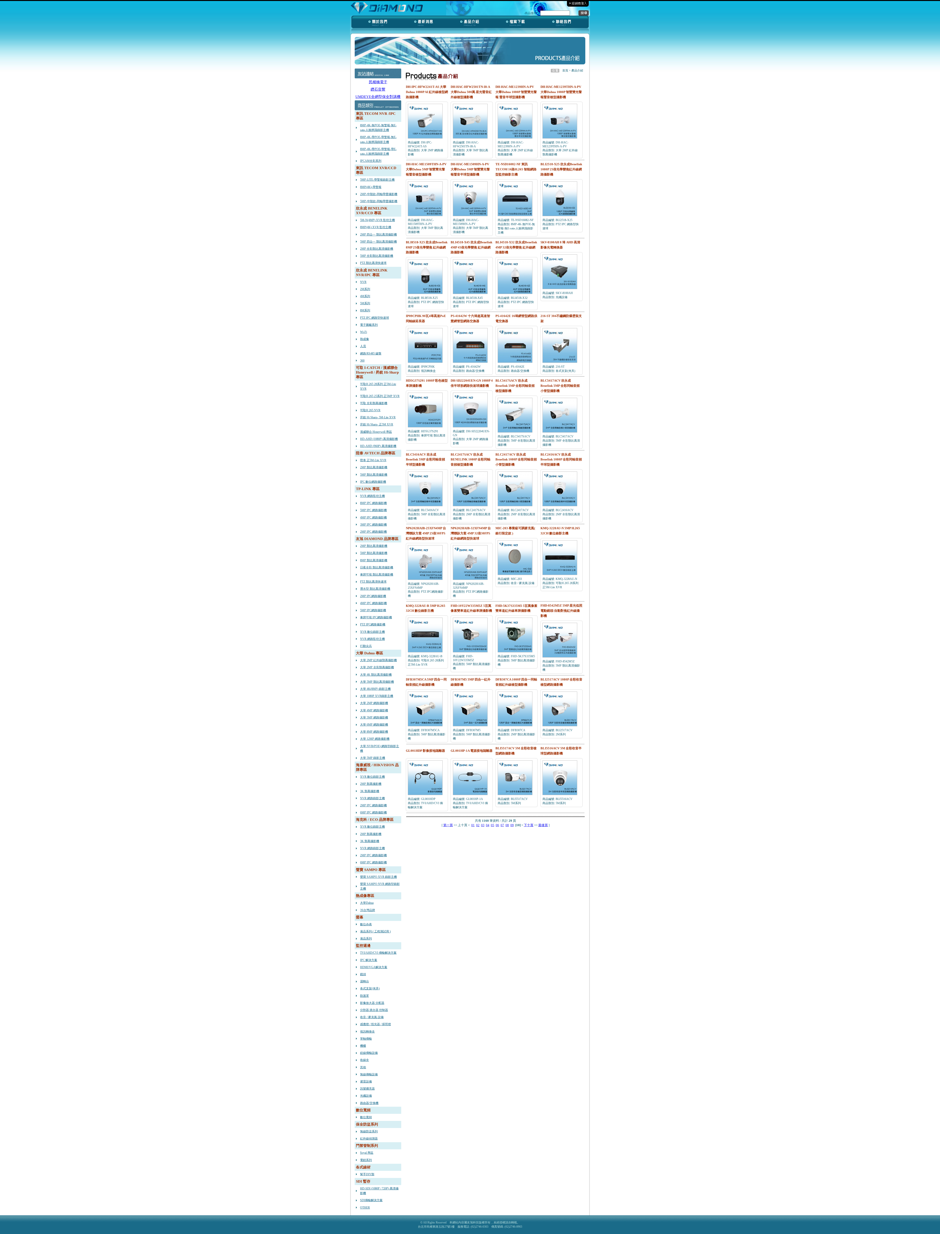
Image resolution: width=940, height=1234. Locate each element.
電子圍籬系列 (369, 325)
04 (487, 825)
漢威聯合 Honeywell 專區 (376, 432)
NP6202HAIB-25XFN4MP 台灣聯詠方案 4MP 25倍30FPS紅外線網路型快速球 (426, 533)
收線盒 (364, 1060)
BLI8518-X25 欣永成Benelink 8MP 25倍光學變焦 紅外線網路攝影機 (426, 247)
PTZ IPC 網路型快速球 (374, 317)
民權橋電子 (378, 82)
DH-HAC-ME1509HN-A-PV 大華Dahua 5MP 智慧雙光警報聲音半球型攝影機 (470, 169)
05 (492, 825)
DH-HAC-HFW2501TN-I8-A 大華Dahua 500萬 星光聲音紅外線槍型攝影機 (471, 92)
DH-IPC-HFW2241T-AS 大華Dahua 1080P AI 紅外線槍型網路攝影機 (427, 92)
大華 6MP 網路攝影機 (374, 724)
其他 (363, 1067)
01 (473, 825)
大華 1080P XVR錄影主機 (376, 696)
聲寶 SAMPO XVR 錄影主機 (378, 877)
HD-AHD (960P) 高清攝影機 (378, 446)
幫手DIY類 (367, 1174)
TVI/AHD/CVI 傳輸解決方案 (378, 952)
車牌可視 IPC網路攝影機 (376, 617)
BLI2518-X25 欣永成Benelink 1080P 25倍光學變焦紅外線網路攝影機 (561, 169)
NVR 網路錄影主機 (372, 798)
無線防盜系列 (369, 1131)
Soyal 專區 (366, 1152)
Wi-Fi (363, 332)
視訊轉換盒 (367, 1031)
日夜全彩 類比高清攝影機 (376, 567)
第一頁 (448, 825)
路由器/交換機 (369, 1103)
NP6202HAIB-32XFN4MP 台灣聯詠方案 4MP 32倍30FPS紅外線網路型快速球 (471, 533)
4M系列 (365, 296)
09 (512, 825)
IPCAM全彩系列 (370, 161)
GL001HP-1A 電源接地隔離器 (472, 750)
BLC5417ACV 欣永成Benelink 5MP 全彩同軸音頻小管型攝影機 (560, 386)
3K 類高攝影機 (369, 791)
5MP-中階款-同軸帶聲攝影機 (378, 201)
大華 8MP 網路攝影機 (374, 731)
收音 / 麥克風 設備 (372, 1017)
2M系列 (365, 289)
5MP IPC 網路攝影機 (373, 510)
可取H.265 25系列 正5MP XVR (380, 396)
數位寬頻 (366, 1117)
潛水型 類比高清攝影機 (375, 588)
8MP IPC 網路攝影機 (373, 503)
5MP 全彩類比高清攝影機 (376, 256)
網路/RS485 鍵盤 (370, 353)
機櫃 (363, 1045)
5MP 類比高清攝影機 (373, 474)
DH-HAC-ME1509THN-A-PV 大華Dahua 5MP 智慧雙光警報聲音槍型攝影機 (426, 169)
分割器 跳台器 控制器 (374, 1010)
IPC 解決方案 (368, 960)
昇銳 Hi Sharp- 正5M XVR (376, 424)
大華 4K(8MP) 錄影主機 (375, 689)
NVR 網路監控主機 (372, 496)
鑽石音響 (378, 89)
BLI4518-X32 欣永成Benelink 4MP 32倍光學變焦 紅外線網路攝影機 (516, 247)
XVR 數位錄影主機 (372, 632)
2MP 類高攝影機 (370, 784)
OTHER (365, 1207)
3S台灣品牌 (367, 910)
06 (497, 825)
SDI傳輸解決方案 (371, 1200)
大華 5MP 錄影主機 (372, 758)
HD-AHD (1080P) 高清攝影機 (379, 439)
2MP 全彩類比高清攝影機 (376, 248)
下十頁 (528, 825)
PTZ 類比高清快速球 (373, 263)
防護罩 (364, 996)
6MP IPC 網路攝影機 (373, 812)
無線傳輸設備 (369, 1074)
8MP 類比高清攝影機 (373, 560)
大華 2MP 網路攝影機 (374, 703)
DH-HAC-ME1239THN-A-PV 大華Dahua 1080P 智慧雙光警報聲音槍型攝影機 (561, 92)
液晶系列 (366, 938)
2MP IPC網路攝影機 (373, 596)
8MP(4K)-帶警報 (370, 187)
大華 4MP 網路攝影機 (374, 710)
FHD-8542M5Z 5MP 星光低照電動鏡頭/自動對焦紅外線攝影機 (561, 611)
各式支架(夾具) (370, 988)
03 (482, 825)
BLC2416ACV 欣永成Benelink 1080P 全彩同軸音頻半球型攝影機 (561, 460)
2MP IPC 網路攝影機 (373, 531)
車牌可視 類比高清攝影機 (376, 574)
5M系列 (365, 303)
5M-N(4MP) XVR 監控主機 (377, 220)
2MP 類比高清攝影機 (373, 467)
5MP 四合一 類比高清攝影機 (378, 241)
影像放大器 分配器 (372, 1003)
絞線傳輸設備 (369, 1053)
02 (478, 825)
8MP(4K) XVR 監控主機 (375, 227)
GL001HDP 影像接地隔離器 (425, 750)
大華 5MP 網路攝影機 (374, 717)
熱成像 (364, 339)
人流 (363, 346)
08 (507, 825)
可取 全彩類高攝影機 (373, 403)
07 (502, 825)
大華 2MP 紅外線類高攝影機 (378, 660)
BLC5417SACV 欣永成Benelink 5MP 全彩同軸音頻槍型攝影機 (515, 386)
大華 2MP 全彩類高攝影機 (377, 667)
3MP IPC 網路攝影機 (373, 524)
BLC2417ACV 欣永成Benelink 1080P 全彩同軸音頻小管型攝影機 (516, 460)
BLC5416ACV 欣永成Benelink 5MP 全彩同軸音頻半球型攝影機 (425, 460)
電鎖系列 (366, 1160)
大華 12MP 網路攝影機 (374, 738)
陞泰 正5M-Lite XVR (373, 460)
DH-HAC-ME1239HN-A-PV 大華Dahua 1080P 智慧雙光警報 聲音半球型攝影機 (516, 92)
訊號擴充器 (367, 1088)
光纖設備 (366, 1095)
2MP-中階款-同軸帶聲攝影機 (378, 194)
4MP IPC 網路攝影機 (373, 517)
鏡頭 (363, 974)
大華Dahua (367, 903)
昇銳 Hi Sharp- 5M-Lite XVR (378, 417)
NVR (363, 282)
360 (362, 360)
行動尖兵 (366, 646)
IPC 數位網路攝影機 (373, 481)
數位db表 (366, 924)
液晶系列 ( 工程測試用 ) (375, 931)
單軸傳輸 (366, 1038)
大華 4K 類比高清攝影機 (376, 674)
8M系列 (365, 310)
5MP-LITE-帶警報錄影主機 (377, 179)
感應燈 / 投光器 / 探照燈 (375, 1024)
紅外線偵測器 (369, 1138)
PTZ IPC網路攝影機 (372, 624)
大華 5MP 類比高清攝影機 (377, 681)
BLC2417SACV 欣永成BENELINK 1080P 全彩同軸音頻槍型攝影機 (470, 460)
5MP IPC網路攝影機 (373, 610)
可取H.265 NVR (370, 410)
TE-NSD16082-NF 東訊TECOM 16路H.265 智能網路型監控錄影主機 (516, 169)
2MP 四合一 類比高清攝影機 (378, 234)
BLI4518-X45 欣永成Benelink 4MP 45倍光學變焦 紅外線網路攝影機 (471, 247)
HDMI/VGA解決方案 (373, 967)
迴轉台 (364, 981)
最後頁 (543, 825)
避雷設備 (366, 1081)
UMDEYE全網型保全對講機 (377, 97)
